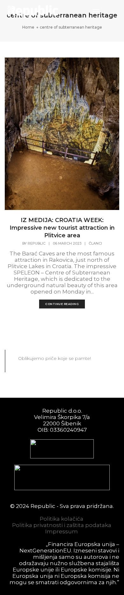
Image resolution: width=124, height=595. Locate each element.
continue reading (62, 304)
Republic (36, 243)
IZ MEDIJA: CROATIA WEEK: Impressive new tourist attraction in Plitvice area (62, 228)
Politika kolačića (61, 519)
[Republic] (33, 11)
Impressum (61, 531)
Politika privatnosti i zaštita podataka (61, 525)
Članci (95, 243)
